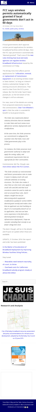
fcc (3, 29)
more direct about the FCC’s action (16, 167)
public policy (14, 29)
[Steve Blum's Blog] (4, 2)
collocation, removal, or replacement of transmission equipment (17, 76)
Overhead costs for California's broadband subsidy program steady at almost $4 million (17, 270)
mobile (7, 29)
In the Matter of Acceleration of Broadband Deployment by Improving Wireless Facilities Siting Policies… (17, 249)
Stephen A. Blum (19, 405)
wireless (21, 29)
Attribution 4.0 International (16, 407)
